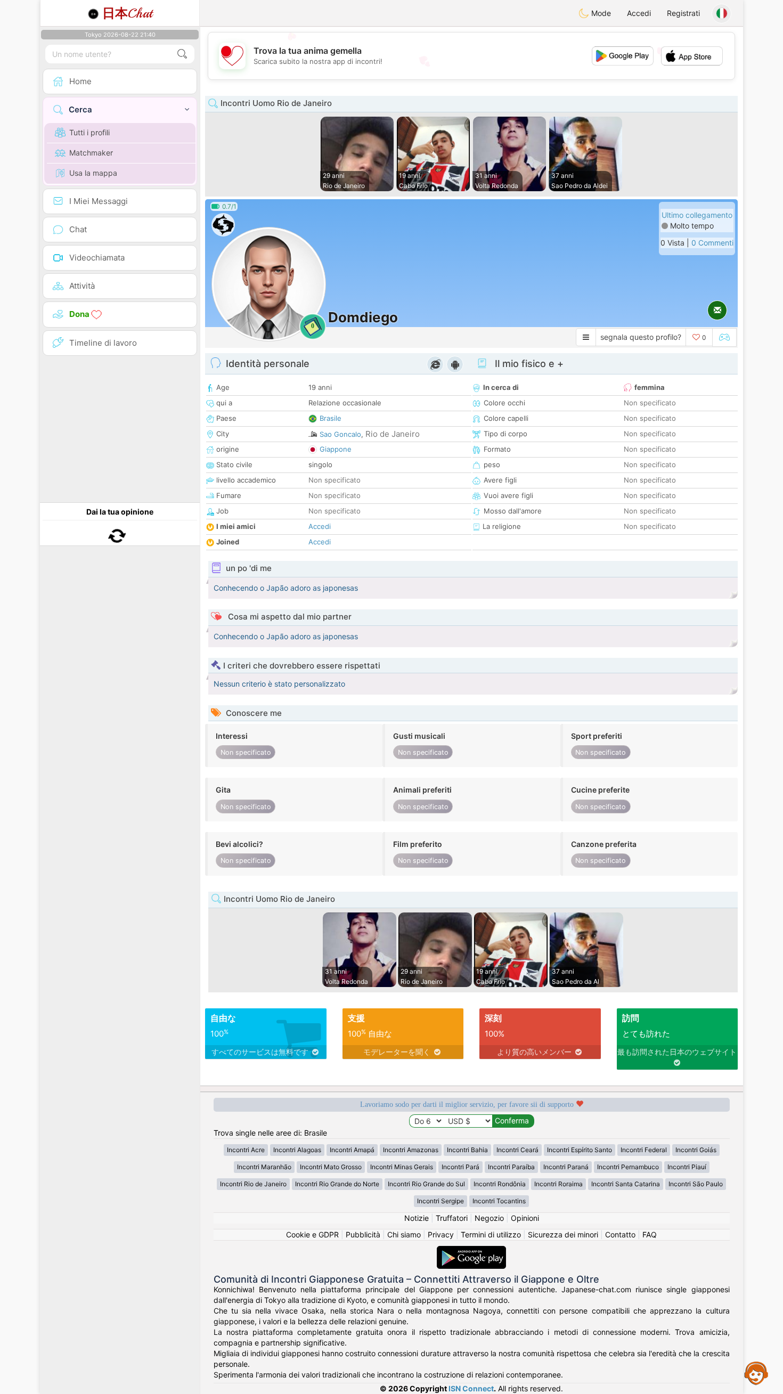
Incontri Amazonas (410, 1150)
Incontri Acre (246, 1150)
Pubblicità (363, 1234)
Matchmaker (91, 152)
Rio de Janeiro (392, 434)
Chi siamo (404, 1234)
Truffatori (452, 1217)
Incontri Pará (460, 1167)
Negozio (489, 1217)
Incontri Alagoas (297, 1150)
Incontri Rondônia (500, 1184)
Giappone (336, 449)
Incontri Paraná (566, 1167)
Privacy (441, 1234)
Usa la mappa (93, 172)
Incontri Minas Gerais (401, 1167)
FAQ (649, 1234)
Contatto (620, 1234)
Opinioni (525, 1217)
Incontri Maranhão (264, 1167)
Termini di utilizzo (491, 1234)
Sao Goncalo (340, 434)
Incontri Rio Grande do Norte (337, 1184)
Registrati (683, 13)
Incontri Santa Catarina (625, 1184)
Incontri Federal (644, 1150)
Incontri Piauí (686, 1167)
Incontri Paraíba (511, 1167)
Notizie (416, 1217)
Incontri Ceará (517, 1150)
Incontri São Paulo (695, 1184)
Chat (127, 13)
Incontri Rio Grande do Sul (426, 1184)
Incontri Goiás (695, 1150)
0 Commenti (712, 242)
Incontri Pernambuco (628, 1167)
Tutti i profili (89, 132)
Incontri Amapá (352, 1150)
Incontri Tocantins (499, 1201)
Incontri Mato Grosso (331, 1167)
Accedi (639, 13)
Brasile (330, 418)
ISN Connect (471, 1388)
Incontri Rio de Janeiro (253, 1184)
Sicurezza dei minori (563, 1234)
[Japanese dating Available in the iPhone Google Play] (471, 1251)
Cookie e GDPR (312, 1234)
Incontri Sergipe (440, 1201)
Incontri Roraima (558, 1184)
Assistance (756, 1372)
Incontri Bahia (467, 1150)
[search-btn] (182, 54)
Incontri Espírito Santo (579, 1150)
